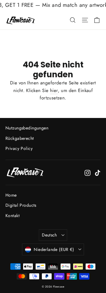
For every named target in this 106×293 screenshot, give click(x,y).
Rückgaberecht (19, 138)
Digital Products (20, 205)
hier (54, 90)
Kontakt (12, 215)
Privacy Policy (19, 148)
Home (11, 195)
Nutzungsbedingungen (26, 128)
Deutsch (49, 235)
